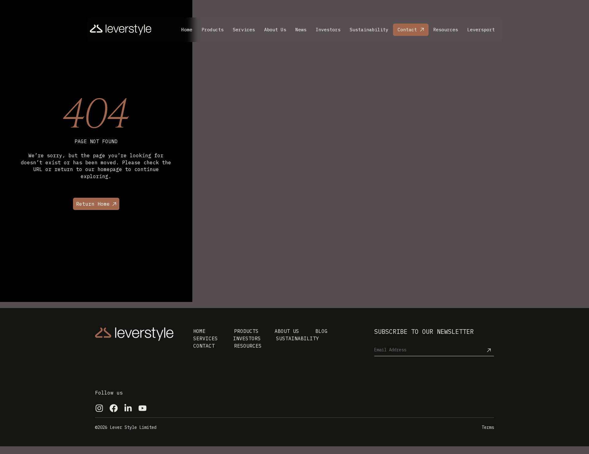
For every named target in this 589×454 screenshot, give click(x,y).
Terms (488, 427)
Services (244, 29)
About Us (275, 29)
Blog (321, 331)
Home (186, 29)
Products (213, 29)
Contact (407, 29)
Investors (328, 29)
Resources (445, 29)
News (300, 29)
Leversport (481, 29)
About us (287, 331)
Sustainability (369, 29)
